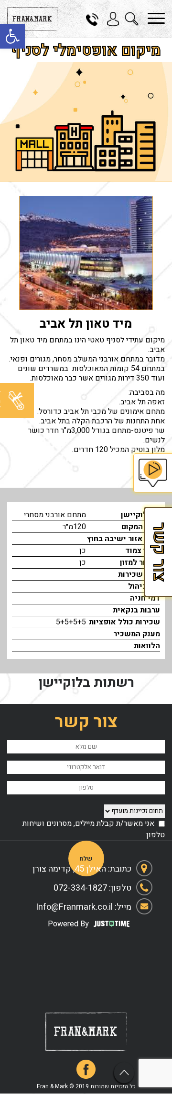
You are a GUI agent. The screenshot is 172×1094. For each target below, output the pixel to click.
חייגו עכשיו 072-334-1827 (95, 19)
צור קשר (158, 552)
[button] (12, 36)
